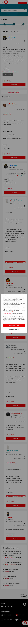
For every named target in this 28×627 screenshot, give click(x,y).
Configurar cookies (14, 329)
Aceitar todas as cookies (14, 325)
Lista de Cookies (7, 313)
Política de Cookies (10, 311)
